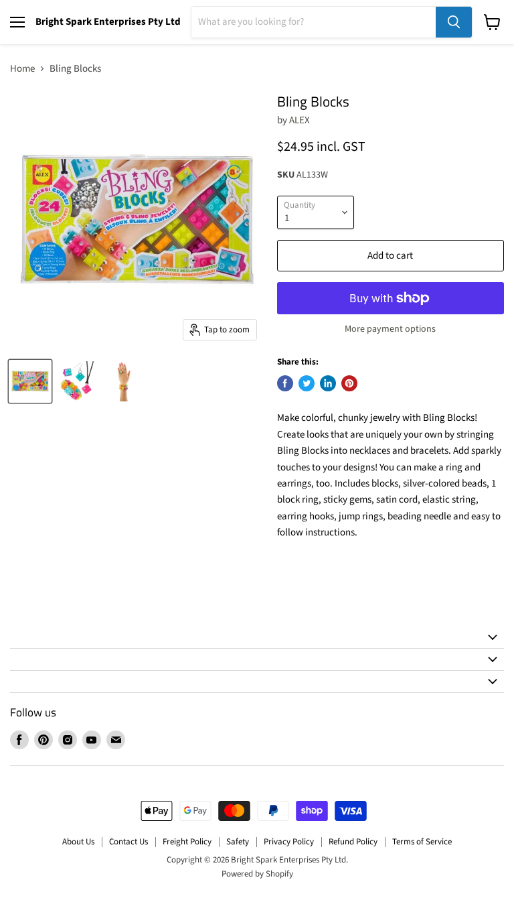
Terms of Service (422, 842)
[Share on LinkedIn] (328, 383)
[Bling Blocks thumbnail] (30, 381)
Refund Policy (353, 842)
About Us (78, 842)
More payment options (390, 329)
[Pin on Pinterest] (349, 383)
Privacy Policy (289, 842)
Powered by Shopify (257, 874)
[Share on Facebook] (285, 383)
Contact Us (128, 842)
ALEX (299, 120)
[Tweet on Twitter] (306, 383)
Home (22, 68)
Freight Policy (187, 842)
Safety (237, 842)
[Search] (454, 22)
